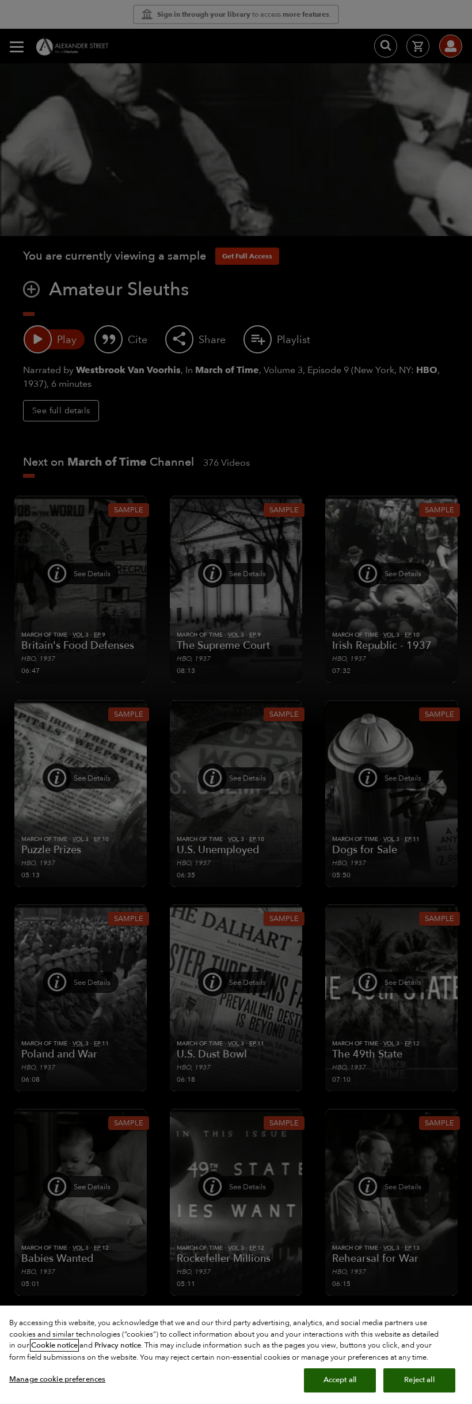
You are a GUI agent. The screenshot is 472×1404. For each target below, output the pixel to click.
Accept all (339, 1380)
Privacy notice (117, 1345)
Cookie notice (54, 1345)
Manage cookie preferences (57, 1379)
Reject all (419, 1380)
